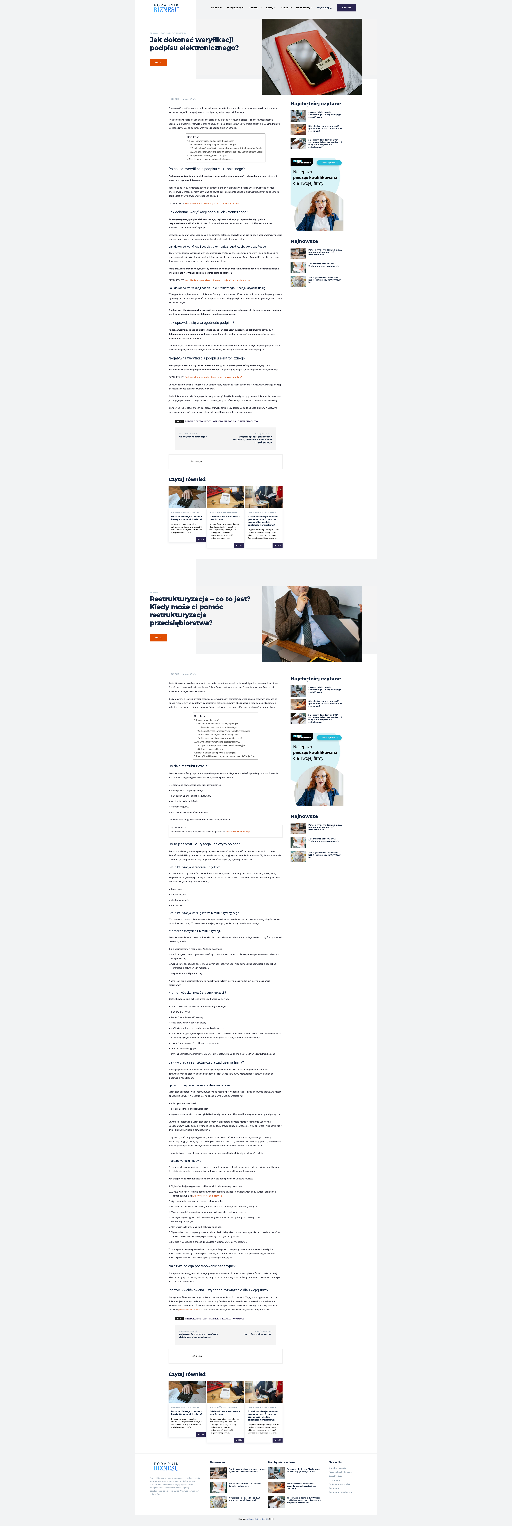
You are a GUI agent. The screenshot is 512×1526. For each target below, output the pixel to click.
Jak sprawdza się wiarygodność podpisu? (208, 155)
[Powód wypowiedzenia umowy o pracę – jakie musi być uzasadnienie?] (298, 253)
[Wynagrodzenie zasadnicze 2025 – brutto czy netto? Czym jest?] (298, 281)
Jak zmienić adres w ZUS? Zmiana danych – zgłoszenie (323, 264)
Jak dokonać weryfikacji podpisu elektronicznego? (212, 144)
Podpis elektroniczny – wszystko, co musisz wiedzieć (212, 203)
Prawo (154, 33)
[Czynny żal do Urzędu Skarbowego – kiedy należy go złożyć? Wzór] (298, 115)
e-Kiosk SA (264, 1519)
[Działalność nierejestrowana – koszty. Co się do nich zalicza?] (187, 497)
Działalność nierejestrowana (185, 512)
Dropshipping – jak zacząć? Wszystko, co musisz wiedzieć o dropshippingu (252, 439)
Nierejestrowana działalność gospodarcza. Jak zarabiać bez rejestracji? (325, 128)
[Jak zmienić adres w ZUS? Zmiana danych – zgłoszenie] (298, 267)
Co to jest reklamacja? (193, 436)
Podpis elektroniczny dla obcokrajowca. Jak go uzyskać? (213, 377)
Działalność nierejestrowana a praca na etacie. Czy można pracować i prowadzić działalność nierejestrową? (263, 520)
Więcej (201, 540)
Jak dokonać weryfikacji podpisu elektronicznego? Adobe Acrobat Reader (228, 148)
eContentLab (252, 1519)
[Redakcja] (180, 462)
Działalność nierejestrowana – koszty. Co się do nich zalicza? (186, 518)
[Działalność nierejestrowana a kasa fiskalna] (225, 497)
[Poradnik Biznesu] (166, 8)
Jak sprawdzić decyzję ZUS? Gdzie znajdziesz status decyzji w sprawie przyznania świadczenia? (325, 143)
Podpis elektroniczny (173, 33)
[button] (325, 7)
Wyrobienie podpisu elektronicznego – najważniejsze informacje (217, 280)
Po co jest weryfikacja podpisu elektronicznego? (211, 141)
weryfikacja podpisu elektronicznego (235, 421)
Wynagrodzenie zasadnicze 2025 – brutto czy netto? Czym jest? (324, 279)
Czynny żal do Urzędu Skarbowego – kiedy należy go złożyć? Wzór (324, 114)
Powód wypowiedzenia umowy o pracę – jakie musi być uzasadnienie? (325, 252)
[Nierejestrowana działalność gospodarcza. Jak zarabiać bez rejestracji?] (298, 129)
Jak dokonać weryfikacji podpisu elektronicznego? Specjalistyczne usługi (228, 152)
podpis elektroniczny (198, 421)
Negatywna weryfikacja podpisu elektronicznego (211, 159)
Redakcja (174, 99)
